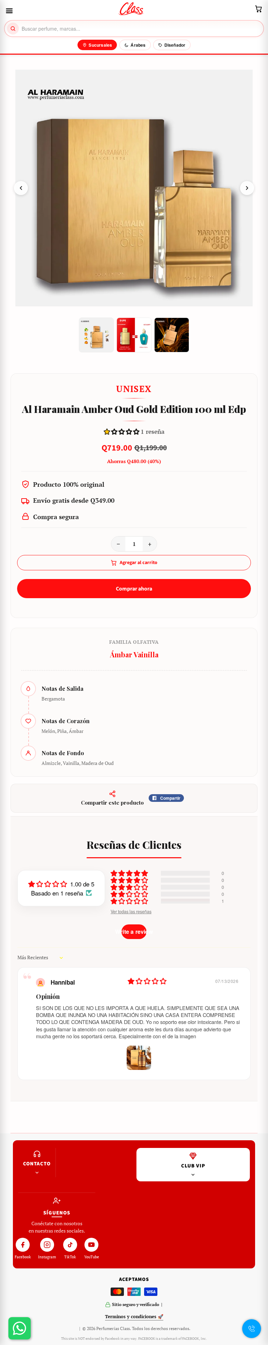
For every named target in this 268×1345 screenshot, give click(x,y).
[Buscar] (13, 28)
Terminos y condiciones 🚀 (134, 1316)
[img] (147, 981)
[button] (122, 432)
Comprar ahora (134, 589)
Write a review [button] (133, 932)
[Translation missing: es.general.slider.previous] (21, 188)
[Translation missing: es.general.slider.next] (247, 188)
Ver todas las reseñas (131, 911)
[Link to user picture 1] (138, 1057)
